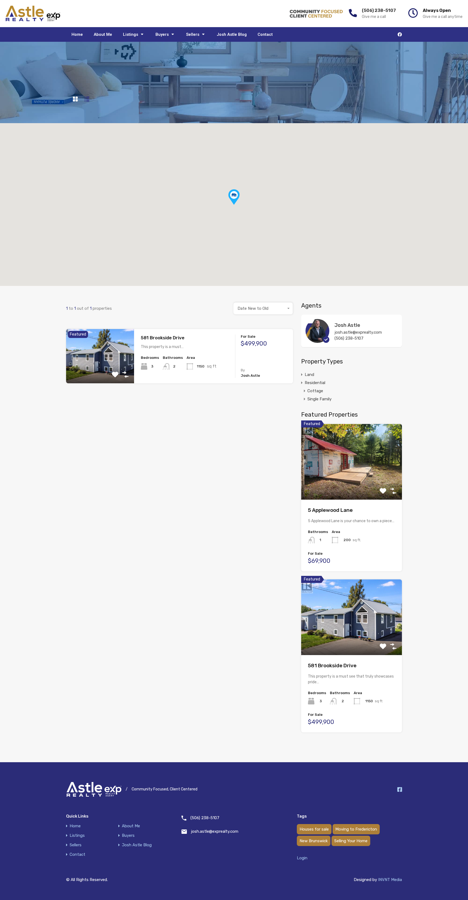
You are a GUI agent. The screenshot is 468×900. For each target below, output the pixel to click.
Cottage (315, 390)
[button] (239, 204)
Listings (130, 34)
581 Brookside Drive (162, 337)
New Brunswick (314, 840)
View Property (100, 372)
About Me (103, 34)
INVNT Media (390, 879)
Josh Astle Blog (232, 34)
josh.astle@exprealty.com (358, 332)
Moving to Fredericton (356, 829)
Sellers (192, 34)
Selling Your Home (351, 840)
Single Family (319, 399)
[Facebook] (400, 34)
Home (77, 34)
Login (302, 858)
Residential (315, 382)
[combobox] (263, 308)
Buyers (162, 34)
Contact (265, 34)
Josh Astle (347, 325)
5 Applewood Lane (330, 510)
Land (309, 374)
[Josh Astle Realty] (33, 13)
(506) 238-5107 (379, 10)
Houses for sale (314, 829)
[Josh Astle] (317, 340)
